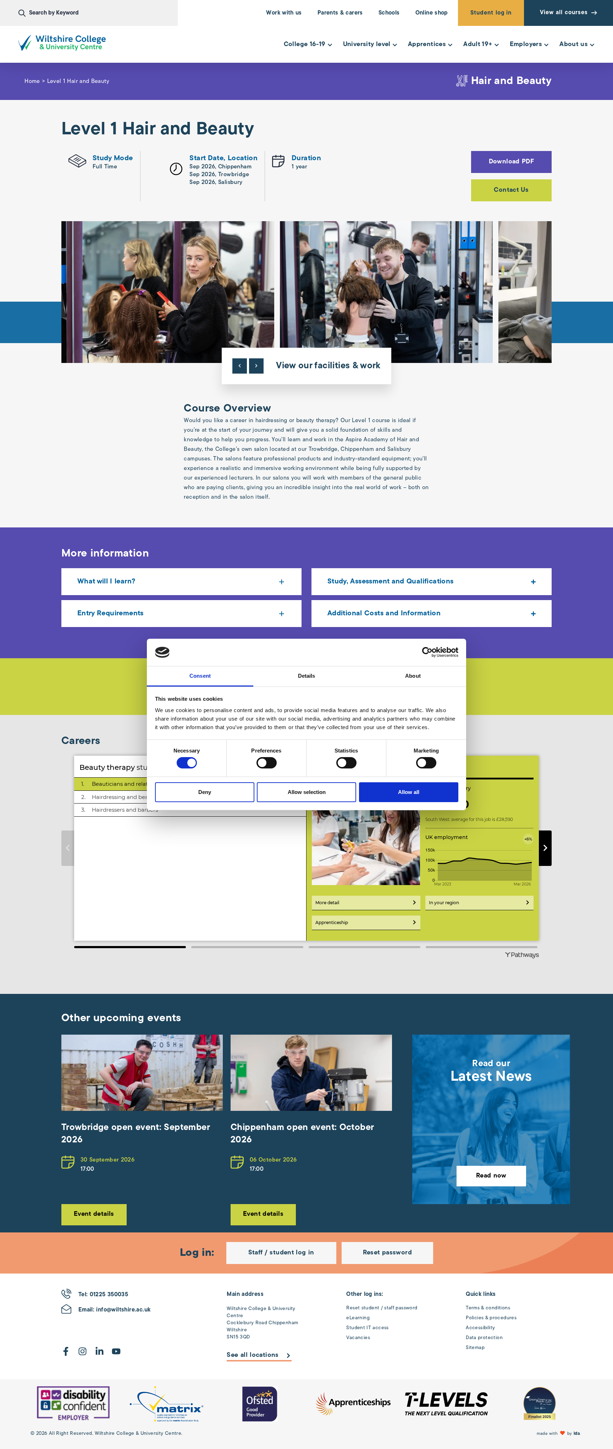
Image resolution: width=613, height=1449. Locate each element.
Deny (204, 792)
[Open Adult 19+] (496, 45)
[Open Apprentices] (450, 45)
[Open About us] (592, 45)
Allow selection (307, 792)
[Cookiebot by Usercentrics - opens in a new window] (427, 652)
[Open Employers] (546, 45)
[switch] (266, 762)
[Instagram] (82, 1351)
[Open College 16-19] (329, 45)
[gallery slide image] (73, 1404)
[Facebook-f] (65, 1351)
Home (32, 81)
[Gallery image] (167, 292)
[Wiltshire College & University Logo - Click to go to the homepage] (62, 43)
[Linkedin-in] (99, 1351)
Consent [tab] (200, 676)
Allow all (408, 792)
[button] (559, 1433)
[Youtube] (116, 1351)
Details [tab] (306, 676)
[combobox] (98, 13)
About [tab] (413, 676)
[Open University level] (394, 45)
